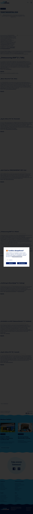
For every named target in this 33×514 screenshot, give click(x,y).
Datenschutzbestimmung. (17, 256)
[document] (16, 257)
